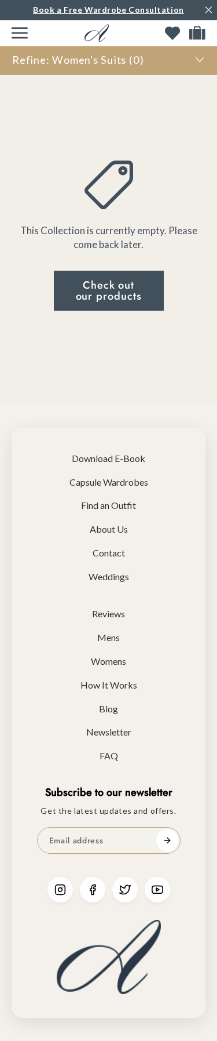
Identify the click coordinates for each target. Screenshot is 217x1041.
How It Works (108, 684)
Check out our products (109, 290)
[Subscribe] (167, 840)
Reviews (108, 613)
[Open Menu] (19, 33)
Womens (108, 661)
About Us (109, 528)
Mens (108, 637)
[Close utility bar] (208, 10)
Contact (109, 552)
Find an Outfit (108, 505)
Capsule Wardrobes (108, 481)
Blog (108, 708)
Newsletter (108, 731)
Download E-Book (108, 458)
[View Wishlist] (172, 33)
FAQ (109, 755)
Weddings (109, 576)
